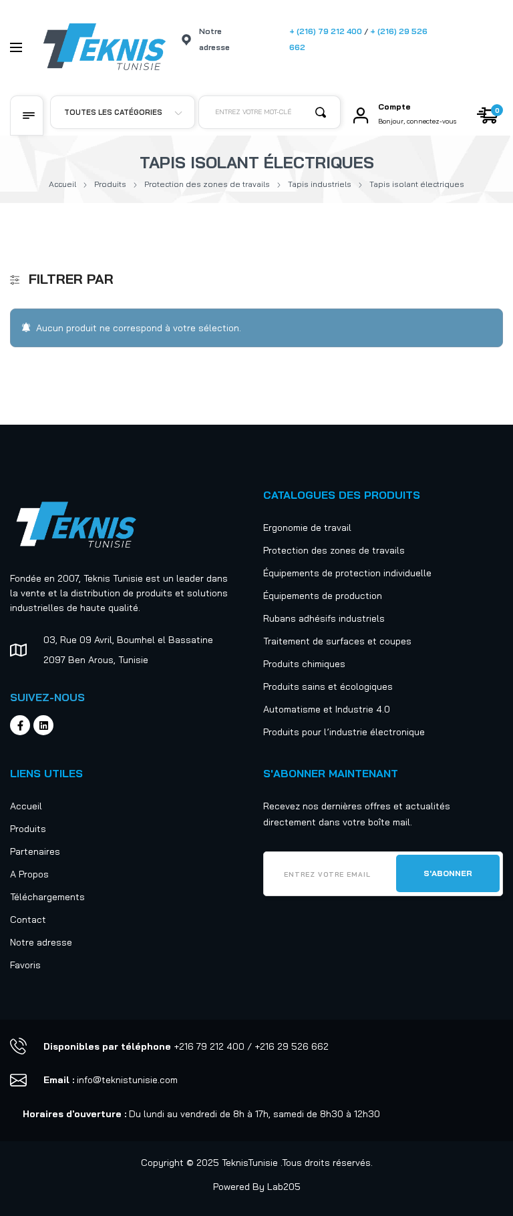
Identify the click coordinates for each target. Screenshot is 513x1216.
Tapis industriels (319, 184)
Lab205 (284, 1187)
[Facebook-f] (20, 725)
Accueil (62, 184)
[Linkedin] (43, 725)
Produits (110, 184)
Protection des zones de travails (207, 184)
